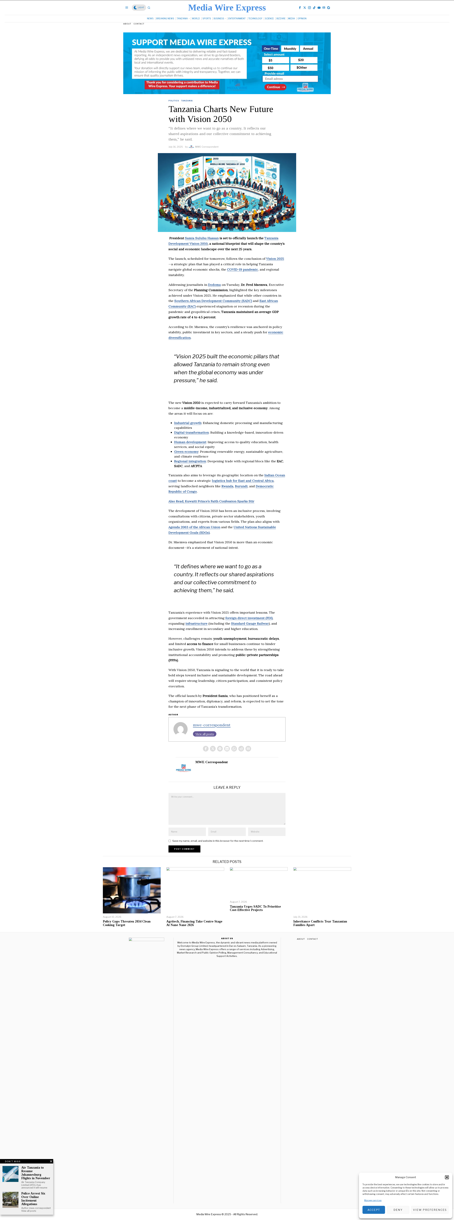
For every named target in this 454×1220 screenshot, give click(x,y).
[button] (447, 1177)
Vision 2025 (275, 259)
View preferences (430, 1209)
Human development (190, 442)
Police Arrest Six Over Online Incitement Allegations (33, 1199)
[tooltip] (300, 7)
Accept (373, 1209)
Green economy (186, 452)
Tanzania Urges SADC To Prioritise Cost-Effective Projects (255, 908)
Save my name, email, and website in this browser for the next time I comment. (217, 840)
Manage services (372, 1200)
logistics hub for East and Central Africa (243, 481)
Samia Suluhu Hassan (202, 238)
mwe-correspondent (212, 724)
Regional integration (190, 461)
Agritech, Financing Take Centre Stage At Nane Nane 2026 (194, 923)
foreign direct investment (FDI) (249, 618)
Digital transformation (191, 432)
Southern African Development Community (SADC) (213, 301)
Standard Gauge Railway (250, 623)
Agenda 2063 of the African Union (194, 527)
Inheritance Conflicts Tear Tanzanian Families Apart (320, 923)
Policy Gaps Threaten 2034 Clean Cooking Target (127, 923)
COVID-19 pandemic (242, 269)
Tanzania (187, 101)
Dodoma (214, 285)
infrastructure (196, 623)
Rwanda (227, 486)
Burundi (241, 486)
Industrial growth (187, 423)
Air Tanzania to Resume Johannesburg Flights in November (35, 1173)
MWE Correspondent (206, 146)
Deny (398, 1209)
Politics (173, 101)
